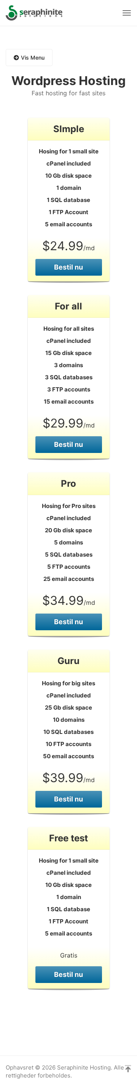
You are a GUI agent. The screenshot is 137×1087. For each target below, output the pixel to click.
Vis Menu (33, 57)
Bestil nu (68, 267)
